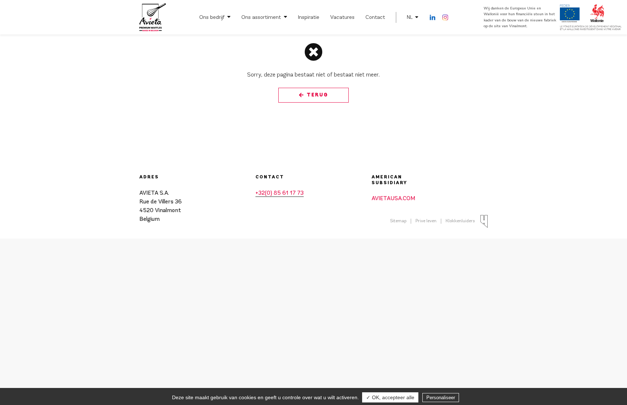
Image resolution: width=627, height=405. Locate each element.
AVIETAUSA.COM (393, 199)
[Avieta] (152, 17)
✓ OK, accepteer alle (390, 397)
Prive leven (426, 221)
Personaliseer (440, 397)
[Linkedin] (432, 17)
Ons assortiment (261, 17)
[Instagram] (445, 17)
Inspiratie (308, 17)
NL (410, 17)
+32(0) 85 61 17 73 (279, 193)
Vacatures (342, 17)
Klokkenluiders (460, 221)
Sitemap (398, 221)
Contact (375, 17)
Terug (317, 95)
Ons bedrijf (212, 17)
